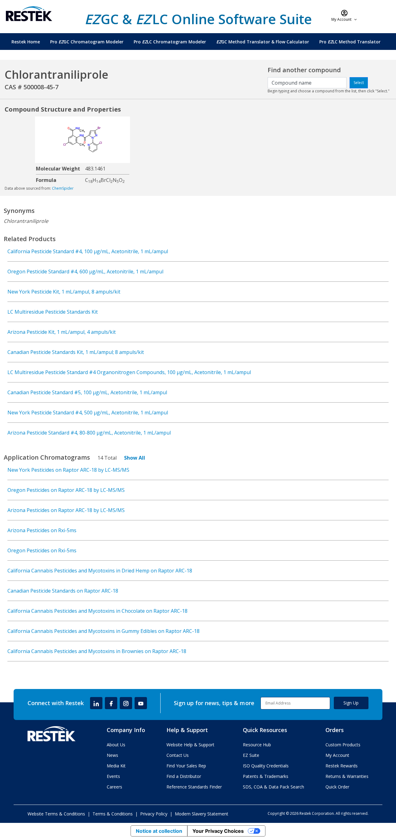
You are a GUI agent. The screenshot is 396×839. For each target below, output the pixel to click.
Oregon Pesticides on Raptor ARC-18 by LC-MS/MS (66, 490)
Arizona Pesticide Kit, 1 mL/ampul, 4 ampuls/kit (61, 332)
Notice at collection (159, 831)
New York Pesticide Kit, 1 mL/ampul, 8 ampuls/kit (63, 291)
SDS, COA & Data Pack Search (273, 787)
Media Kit (116, 766)
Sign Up (351, 703)
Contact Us (177, 755)
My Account (337, 755)
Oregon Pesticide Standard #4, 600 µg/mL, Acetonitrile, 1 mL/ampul (85, 271)
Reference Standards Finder (194, 787)
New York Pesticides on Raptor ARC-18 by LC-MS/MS (68, 469)
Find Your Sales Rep (186, 766)
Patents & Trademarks (265, 776)
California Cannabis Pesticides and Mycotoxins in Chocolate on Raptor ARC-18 (97, 610)
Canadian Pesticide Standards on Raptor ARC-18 (62, 590)
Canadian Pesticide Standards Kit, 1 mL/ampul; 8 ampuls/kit (75, 352)
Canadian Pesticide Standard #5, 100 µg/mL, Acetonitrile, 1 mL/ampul (87, 392)
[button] (344, 15)
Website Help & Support (190, 745)
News (112, 755)
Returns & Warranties (346, 776)
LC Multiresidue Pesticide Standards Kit (52, 311)
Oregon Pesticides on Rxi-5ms (41, 550)
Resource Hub (257, 745)
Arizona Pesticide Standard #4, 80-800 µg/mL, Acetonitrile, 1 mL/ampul (89, 432)
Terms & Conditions (113, 814)
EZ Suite (251, 755)
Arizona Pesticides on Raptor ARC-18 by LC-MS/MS (66, 510)
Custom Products (342, 745)
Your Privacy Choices (218, 831)
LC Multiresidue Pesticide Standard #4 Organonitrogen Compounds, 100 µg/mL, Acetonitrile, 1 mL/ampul (129, 372)
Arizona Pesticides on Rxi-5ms (41, 530)
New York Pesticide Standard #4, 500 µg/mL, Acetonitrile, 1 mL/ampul (87, 412)
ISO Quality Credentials (266, 766)
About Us (116, 745)
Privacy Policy (153, 814)
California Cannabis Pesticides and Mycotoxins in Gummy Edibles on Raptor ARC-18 (103, 631)
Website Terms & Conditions (56, 814)
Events (113, 776)
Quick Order (337, 787)
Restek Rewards (341, 766)
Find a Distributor (183, 776)
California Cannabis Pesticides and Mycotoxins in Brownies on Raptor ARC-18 (96, 651)
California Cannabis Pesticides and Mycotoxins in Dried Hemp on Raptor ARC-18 (99, 570)
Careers (114, 787)
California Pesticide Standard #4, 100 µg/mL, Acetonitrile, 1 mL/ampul (87, 251)
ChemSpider (63, 188)
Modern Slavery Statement (201, 814)
